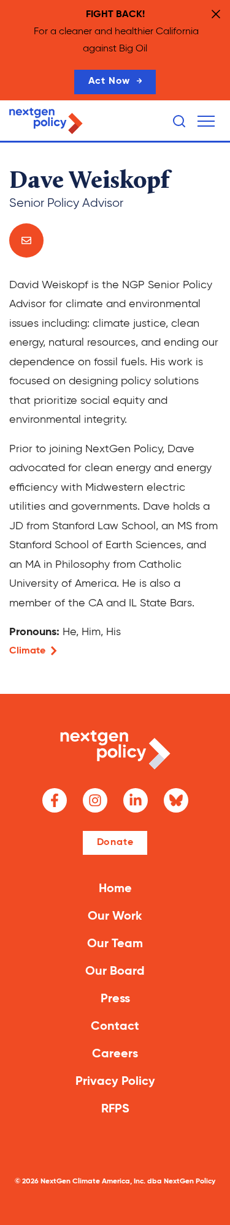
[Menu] (206, 121)
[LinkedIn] (135, 800)
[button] (206, 121)
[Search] (179, 121)
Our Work (115, 916)
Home (115, 889)
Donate (115, 842)
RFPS (115, 1109)
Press (115, 999)
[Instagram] (95, 800)
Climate (27, 651)
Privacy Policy (115, 1082)
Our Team (115, 944)
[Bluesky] (176, 800)
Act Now (109, 81)
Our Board (115, 972)
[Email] (26, 240)
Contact (115, 1027)
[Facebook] (54, 800)
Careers (115, 1054)
